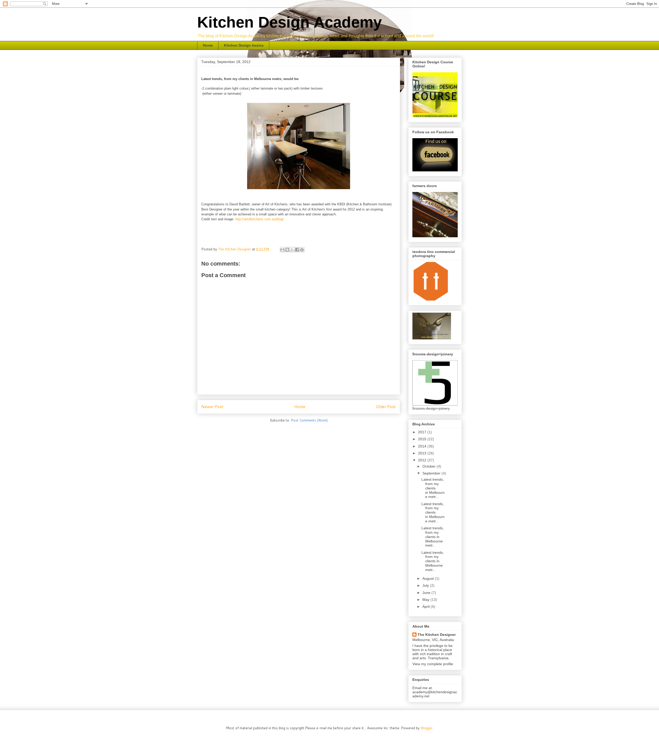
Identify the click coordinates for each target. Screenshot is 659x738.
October (429, 466)
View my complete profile (432, 664)
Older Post (386, 406)
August (428, 578)
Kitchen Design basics (244, 45)
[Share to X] (292, 249)
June (426, 593)
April (426, 606)
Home (208, 45)
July (426, 585)
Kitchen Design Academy (289, 22)
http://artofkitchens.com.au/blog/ (259, 219)
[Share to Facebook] (297, 249)
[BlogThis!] (287, 249)
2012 (422, 460)
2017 (422, 432)
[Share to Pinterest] (302, 249)
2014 (422, 446)
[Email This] (282, 249)
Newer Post (212, 406)
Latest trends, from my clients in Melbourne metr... (433, 488)
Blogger (426, 728)
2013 (422, 453)
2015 (422, 439)
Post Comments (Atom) (309, 420)
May (426, 600)
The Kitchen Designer (437, 634)
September (431, 473)
